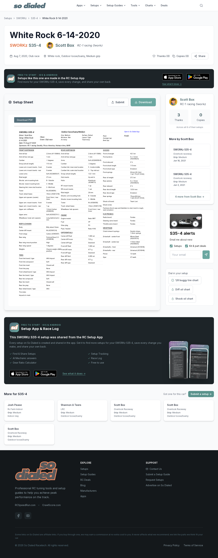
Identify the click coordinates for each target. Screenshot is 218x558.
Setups (94, 5)
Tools (134, 5)
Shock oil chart (184, 298)
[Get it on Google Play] (198, 77)
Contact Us (156, 468)
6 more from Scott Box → (189, 196)
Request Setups (155, 479)
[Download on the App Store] (172, 77)
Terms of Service (193, 545)
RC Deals (85, 479)
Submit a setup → (201, 394)
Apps (80, 5)
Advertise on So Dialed (159, 485)
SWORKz (21, 18)
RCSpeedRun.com (25, 505)
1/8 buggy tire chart (186, 280)
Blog (82, 485)
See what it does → (172, 84)
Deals (164, 5)
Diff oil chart (182, 289)
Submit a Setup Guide (158, 474)
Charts (149, 5)
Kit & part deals (197, 245)
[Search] (201, 5)
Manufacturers (88, 490)
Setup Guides (115, 5)
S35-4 (34, 18)
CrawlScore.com (51, 505)
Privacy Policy (172, 545)
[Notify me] (206, 254)
